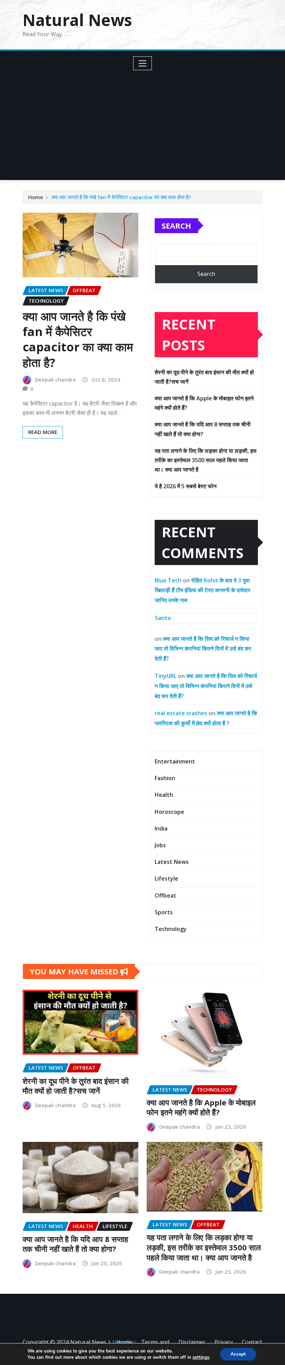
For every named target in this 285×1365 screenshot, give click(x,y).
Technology (171, 929)
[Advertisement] (145, 122)
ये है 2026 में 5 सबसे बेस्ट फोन (186, 486)
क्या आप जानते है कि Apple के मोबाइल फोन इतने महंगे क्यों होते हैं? (201, 1107)
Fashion (165, 778)
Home (35, 197)
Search (176, 225)
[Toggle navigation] (142, 63)
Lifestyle (166, 878)
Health (164, 795)
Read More (42, 431)
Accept (238, 1354)
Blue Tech (168, 580)
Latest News (172, 862)
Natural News (77, 20)
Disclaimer (191, 1342)
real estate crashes (181, 713)
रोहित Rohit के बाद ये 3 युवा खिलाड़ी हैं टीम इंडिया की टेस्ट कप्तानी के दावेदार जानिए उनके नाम (202, 590)
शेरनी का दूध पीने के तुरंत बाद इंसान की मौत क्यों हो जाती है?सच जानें (76, 1086)
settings (201, 1357)
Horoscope (169, 812)
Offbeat (165, 895)
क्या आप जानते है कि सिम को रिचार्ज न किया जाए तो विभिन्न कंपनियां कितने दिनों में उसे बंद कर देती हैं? (203, 649)
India (161, 828)
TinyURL (166, 676)
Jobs (160, 845)
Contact (252, 1342)
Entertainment (175, 761)
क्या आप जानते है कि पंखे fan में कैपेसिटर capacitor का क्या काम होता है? (121, 197)
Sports (164, 912)
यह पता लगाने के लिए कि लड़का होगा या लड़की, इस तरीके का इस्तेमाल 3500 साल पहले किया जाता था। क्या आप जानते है (205, 460)
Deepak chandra (55, 379)
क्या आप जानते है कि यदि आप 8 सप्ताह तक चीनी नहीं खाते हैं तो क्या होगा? (75, 1244)
